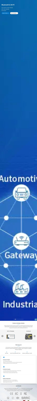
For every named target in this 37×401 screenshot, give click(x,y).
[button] (2, 336)
